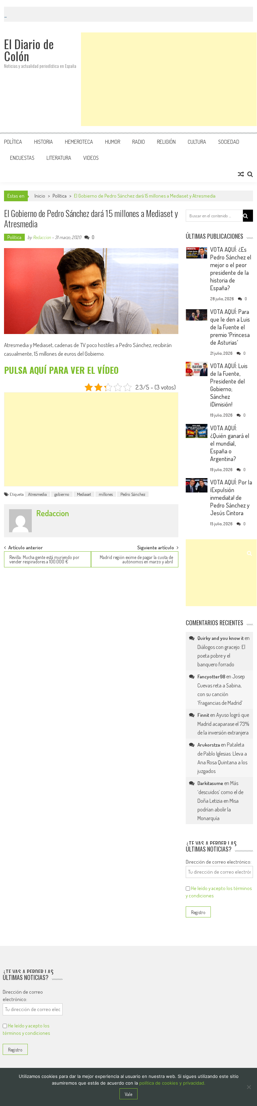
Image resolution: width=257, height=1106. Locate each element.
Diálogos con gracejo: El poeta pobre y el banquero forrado (221, 656)
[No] (248, 1087)
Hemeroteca (79, 141)
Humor (112, 141)
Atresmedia (37, 494)
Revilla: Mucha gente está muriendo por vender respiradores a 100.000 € (44, 559)
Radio (138, 141)
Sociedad (228, 141)
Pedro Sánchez (132, 494)
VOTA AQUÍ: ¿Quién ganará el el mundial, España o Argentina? (229, 443)
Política (13, 141)
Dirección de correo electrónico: (218, 862)
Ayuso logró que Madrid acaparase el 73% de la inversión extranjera (223, 723)
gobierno (62, 494)
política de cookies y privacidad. (172, 1083)
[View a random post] (241, 174)
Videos (91, 157)
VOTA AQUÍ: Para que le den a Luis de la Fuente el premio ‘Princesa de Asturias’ (230, 327)
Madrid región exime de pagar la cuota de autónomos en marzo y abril (136, 559)
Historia (43, 141)
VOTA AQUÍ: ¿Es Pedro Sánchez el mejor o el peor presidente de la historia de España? (230, 269)
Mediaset (84, 494)
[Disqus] (91, 658)
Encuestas (22, 157)
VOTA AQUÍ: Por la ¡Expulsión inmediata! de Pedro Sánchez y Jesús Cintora (231, 497)
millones (106, 494)
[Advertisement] (169, 79)
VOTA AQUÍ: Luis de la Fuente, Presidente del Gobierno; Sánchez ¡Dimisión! (229, 385)
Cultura (197, 141)
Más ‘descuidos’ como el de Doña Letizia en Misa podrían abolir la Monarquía (220, 800)
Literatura (59, 157)
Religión (166, 141)
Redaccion (42, 237)
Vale (128, 1094)
